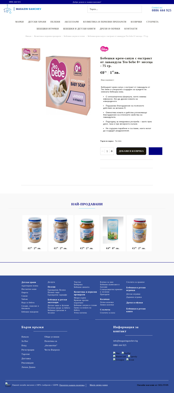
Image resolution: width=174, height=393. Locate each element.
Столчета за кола (107, 313)
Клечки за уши (106, 282)
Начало (29, 36)
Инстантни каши (29, 289)
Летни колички (107, 302)
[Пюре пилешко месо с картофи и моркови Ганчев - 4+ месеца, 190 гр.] (139, 230)
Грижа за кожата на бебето (82, 309)
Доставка (26, 358)
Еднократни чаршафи (57, 295)
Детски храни (37, 22)
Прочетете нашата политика (72, 385)
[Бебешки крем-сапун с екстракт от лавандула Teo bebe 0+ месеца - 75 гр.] (31, 55)
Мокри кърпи (80, 298)
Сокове (24, 296)
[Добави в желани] (155, 151)
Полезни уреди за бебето (59, 308)
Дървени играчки (134, 297)
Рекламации (27, 363)
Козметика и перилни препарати (104, 22)
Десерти (51, 282)
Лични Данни (28, 367)
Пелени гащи (54, 292)
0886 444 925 (15, 2)
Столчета (152, 22)
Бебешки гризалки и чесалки (57, 311)
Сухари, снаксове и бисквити (30, 307)
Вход (24, 345)
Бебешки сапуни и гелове (74, 36)
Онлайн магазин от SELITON (153, 385)
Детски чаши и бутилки (58, 305)
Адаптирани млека (29, 286)
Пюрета (24, 293)
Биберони (78, 285)
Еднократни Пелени (57, 290)
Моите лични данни (99, 385)
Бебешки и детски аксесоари (57, 300)
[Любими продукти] (161, 2)
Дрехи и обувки (110, 29)
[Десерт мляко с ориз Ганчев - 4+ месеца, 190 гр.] (61, 230)
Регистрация (27, 350)
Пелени (55, 22)
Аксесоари (72, 22)
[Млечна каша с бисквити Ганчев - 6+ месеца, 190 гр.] (34, 230)
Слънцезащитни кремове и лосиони (111, 290)
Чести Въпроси (52, 350)
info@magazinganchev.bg (125, 341)
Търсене (25, 354)
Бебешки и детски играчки (136, 288)
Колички (136, 22)
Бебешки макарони (29, 312)
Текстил (77, 282)
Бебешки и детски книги (79, 29)
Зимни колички (107, 305)
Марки (19, 22)
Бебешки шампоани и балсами (109, 286)
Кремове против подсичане (81, 301)
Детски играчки (133, 294)
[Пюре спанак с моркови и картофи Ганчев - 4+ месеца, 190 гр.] (87, 230)
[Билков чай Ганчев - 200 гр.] (113, 230)
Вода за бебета (28, 303)
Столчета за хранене (135, 282)
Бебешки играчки (48, 29)
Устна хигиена (80, 313)
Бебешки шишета (81, 287)
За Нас (24, 341)
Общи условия (51, 337)
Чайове (24, 299)
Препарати (105, 294)
